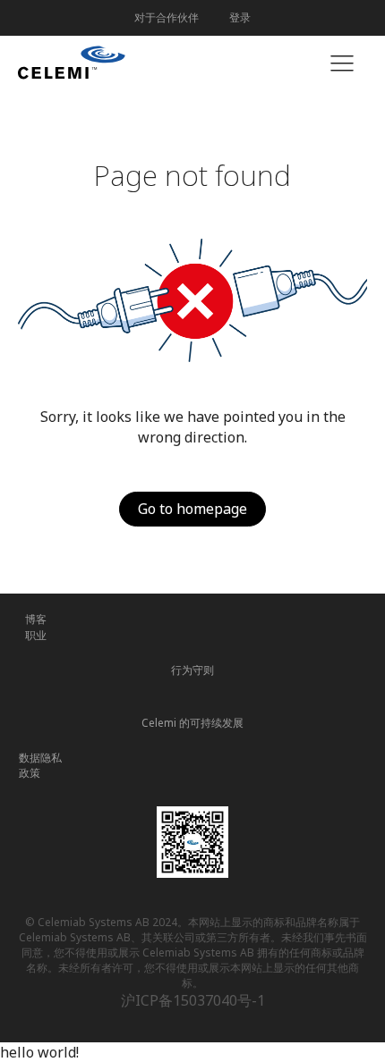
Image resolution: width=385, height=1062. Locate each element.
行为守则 (192, 670)
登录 (240, 17)
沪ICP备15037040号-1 (193, 1000)
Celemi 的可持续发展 (192, 722)
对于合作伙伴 (166, 17)
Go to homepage (192, 508)
